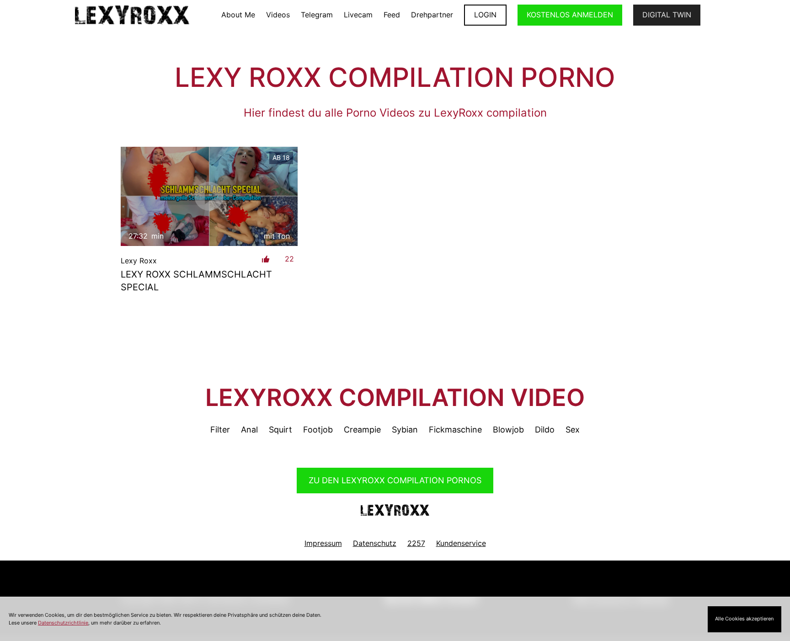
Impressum (323, 543)
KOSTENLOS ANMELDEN (570, 14)
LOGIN (485, 14)
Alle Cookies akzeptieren (744, 618)
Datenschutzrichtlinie (63, 623)
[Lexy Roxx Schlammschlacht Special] (209, 196)
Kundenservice (461, 543)
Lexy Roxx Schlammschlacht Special (196, 281)
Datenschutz (374, 543)
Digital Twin (666, 14)
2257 (416, 543)
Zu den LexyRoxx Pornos (395, 480)
